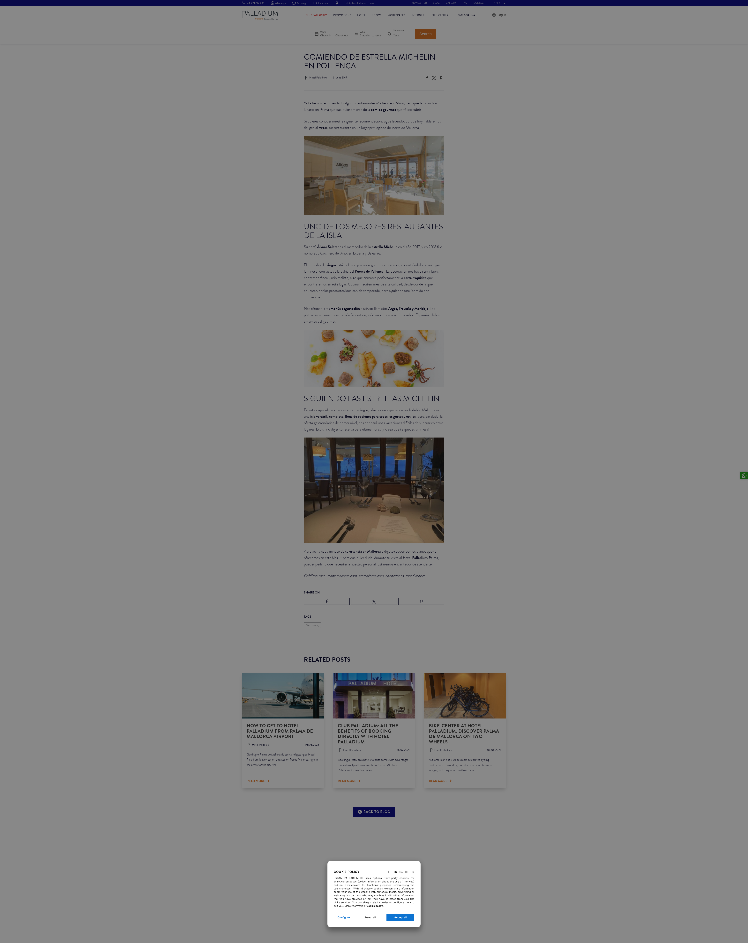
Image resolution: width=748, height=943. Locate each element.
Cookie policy (374, 905)
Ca (401, 872)
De (406, 872)
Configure (344, 917)
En (395, 872)
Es (389, 872)
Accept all (400, 917)
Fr (412, 872)
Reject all (370, 917)
